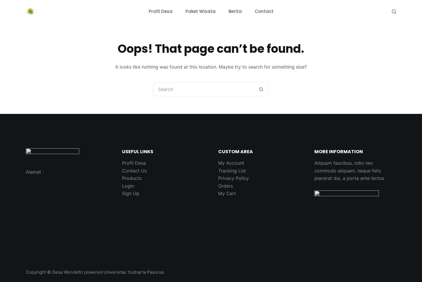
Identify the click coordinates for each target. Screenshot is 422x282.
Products (132, 178)
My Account (231, 163)
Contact (264, 11)
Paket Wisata (200, 11)
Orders (225, 186)
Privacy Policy (233, 178)
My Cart (227, 193)
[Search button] (261, 89)
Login (128, 186)
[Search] (394, 11)
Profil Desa (161, 11)
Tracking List (232, 171)
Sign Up (130, 193)
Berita (235, 11)
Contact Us (134, 171)
